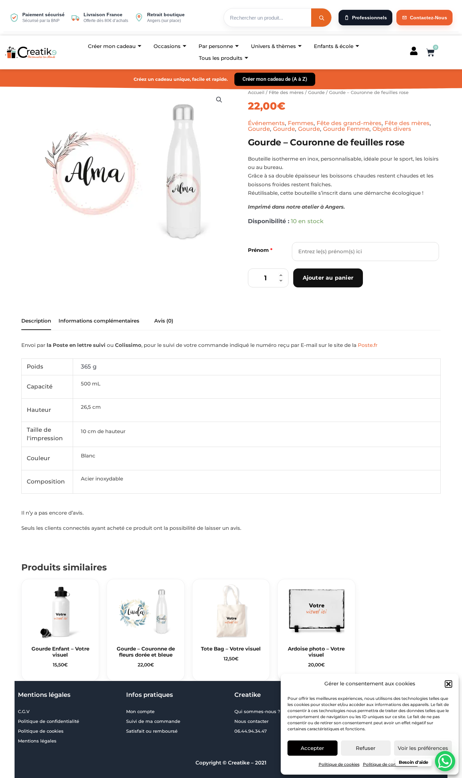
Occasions (167, 46)
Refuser (365, 748)
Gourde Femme (346, 128)
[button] (448, 684)
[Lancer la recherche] (321, 17)
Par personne (216, 46)
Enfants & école (333, 46)
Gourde (316, 92)
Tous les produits (220, 58)
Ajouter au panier (328, 278)
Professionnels (369, 17)
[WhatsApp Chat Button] (445, 761)
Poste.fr (367, 345)
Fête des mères (286, 92)
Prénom (260, 250)
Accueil (256, 92)
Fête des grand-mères (349, 123)
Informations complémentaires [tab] (99, 320)
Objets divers (391, 128)
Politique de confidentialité (390, 764)
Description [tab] (36, 320)
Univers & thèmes (273, 46)
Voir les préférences (423, 748)
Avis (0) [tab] (163, 320)
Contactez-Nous (428, 17)
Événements (266, 123)
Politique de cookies (339, 764)
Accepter (312, 748)
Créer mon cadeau (112, 46)
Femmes (301, 123)
